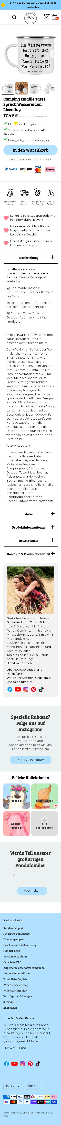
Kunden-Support (13, 928)
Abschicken (32, 890)
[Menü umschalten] (7, 17)
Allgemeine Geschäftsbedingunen (24, 967)
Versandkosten (41, 116)
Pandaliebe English (15, 979)
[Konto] (47, 18)
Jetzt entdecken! (18, 445)
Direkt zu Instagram (30, 759)
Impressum (10, 1007)
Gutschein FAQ (12, 962)
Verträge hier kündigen (17, 996)
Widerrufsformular (15, 990)
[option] (30, 54)
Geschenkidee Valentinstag (20, 945)
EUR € (31, 1086)
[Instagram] (26, 689)
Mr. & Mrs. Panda (32, 1112)
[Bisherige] (7, 54)
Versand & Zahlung (15, 956)
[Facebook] (10, 689)
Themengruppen (13, 939)
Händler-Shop (11, 950)
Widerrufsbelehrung (15, 985)
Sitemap (8, 1002)
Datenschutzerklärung (17, 973)
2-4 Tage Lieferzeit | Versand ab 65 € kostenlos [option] (33, 5)
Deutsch (11, 1086)
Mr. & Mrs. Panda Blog (16, 933)
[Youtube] (18, 689)
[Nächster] (53, 54)
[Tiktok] (41, 689)
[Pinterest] (33, 689)
